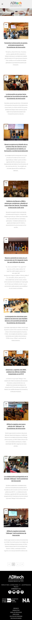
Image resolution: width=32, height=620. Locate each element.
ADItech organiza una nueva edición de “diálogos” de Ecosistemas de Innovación (16, 426)
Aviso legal (16, 614)
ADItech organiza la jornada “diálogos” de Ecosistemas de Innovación (16, 533)
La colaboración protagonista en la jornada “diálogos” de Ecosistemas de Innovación (16, 479)
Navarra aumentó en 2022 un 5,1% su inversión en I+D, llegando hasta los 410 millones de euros (16, 260)
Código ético (16, 610)
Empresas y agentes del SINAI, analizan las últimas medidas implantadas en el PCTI (16, 372)
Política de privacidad (16, 616)
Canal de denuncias (16, 612)
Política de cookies (16, 618)
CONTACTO (16, 608)
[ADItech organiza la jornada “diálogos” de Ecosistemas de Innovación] (16, 518)
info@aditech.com (16, 588)
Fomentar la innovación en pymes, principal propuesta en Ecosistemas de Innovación (16, 45)
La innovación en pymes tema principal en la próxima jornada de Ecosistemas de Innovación (16, 96)
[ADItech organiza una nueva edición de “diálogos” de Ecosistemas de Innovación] (16, 411)
